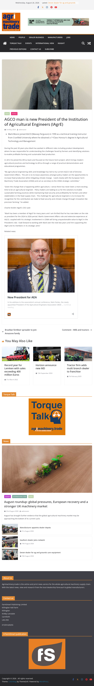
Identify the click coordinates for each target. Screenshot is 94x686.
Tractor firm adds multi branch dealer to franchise (78, 368)
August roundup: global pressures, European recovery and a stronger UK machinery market (46, 504)
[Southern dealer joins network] (10, 541)
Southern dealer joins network (32, 540)
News (12, 37)
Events (28, 43)
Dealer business (36, 37)
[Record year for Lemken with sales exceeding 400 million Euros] (15, 348)
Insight (61, 43)
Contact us (35, 49)
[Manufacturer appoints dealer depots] (10, 529)
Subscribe (49, 49)
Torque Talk (15, 43)
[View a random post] (89, 43)
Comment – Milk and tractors (75, 330)
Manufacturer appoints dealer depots (35, 527)
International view (45, 43)
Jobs (68, 37)
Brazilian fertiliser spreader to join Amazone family (21, 332)
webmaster (22, 130)
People (22, 37)
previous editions (18, 49)
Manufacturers (55, 37)
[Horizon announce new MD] (47, 348)
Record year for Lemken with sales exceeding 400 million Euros (15, 369)
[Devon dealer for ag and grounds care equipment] (10, 554)
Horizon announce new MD (46, 366)
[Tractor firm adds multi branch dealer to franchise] (78, 348)
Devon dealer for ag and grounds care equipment (40, 552)
